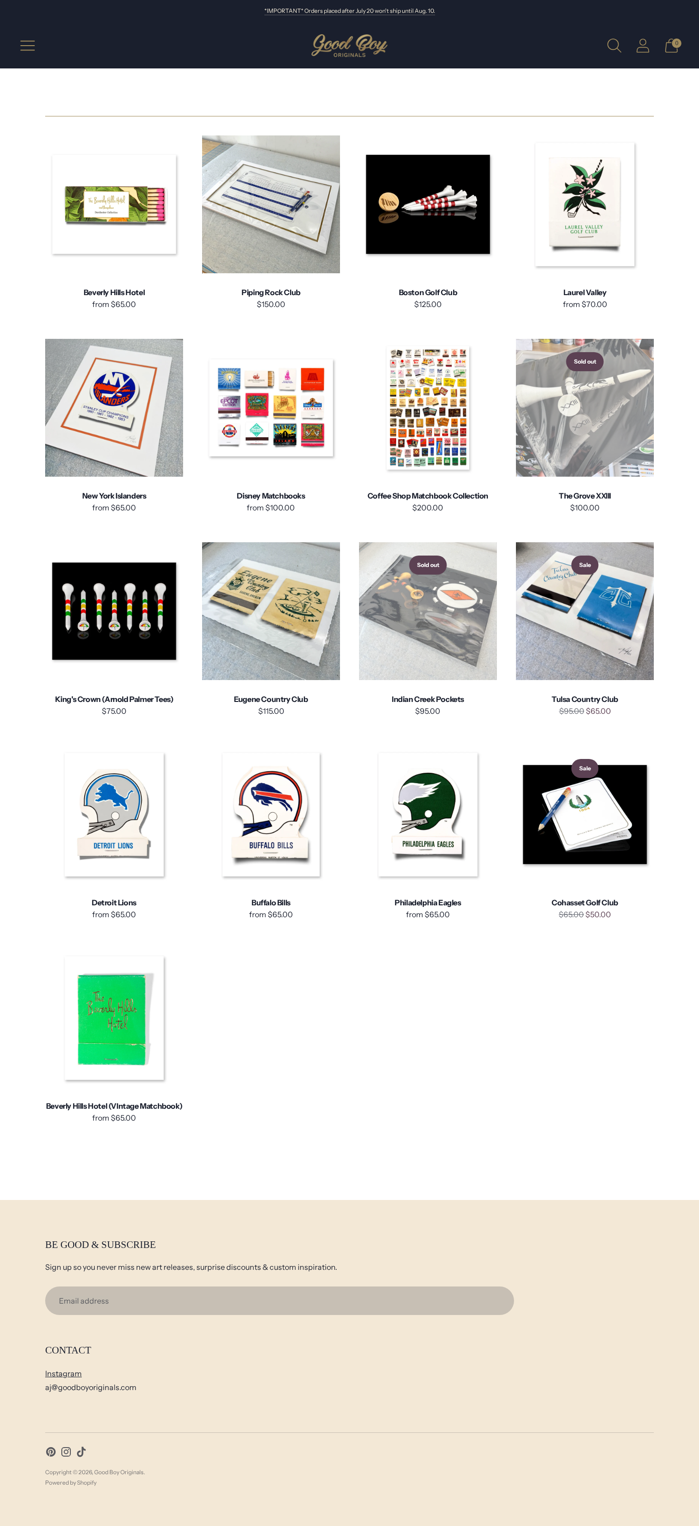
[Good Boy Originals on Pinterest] (51, 1453)
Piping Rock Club (271, 292)
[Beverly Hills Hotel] (114, 204)
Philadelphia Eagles (428, 902)
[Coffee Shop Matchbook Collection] (428, 408)
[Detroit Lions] (114, 814)
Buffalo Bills (271, 902)
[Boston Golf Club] (428, 204)
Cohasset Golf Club (585, 902)
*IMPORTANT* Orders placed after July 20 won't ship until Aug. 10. (349, 10)
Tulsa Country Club (585, 699)
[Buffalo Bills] (271, 814)
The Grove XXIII (585, 495)
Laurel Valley (585, 292)
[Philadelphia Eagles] (428, 814)
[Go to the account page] (643, 45)
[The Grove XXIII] (585, 408)
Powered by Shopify (71, 1482)
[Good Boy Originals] (349, 45)
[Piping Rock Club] (271, 204)
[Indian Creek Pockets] (428, 611)
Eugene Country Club (271, 699)
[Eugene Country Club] (271, 611)
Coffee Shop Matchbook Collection (428, 495)
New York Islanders (114, 495)
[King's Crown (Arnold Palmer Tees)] (114, 611)
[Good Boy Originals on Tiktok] (81, 1453)
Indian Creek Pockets (428, 699)
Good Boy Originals (119, 1472)
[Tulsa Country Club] (585, 611)
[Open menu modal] (27, 45)
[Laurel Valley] (585, 204)
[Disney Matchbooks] (271, 408)
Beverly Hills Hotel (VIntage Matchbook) (114, 1106)
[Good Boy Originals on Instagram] (66, 1453)
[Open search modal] (614, 45)
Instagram (63, 1373)
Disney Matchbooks (271, 495)
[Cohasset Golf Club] (585, 814)
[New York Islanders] (114, 408)
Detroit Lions (114, 902)
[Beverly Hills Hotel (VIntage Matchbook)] (114, 1018)
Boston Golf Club (428, 292)
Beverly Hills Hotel (114, 292)
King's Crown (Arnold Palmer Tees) (114, 699)
